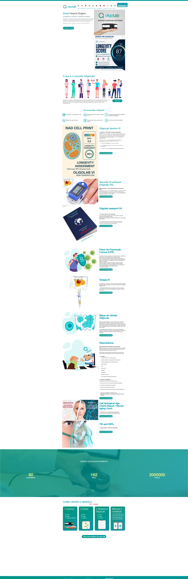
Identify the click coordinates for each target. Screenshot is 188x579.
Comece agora (68, 28)
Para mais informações (105, 153)
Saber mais (117, 100)
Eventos (110, 8)
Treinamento (99, 8)
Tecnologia (88, 8)
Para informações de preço (93, 536)
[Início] (69, 6)
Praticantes (94, 8)
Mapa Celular (83, 8)
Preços (114, 8)
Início (79, 8)
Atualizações (105, 8)
